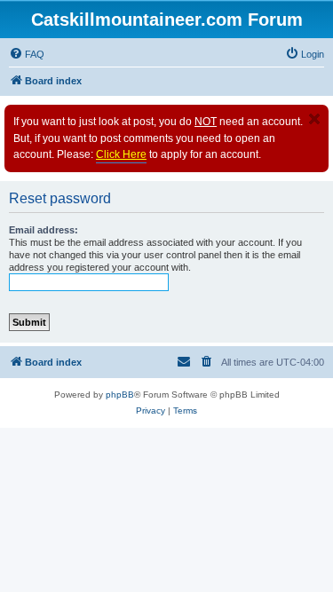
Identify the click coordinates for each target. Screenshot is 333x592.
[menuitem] (26, 54)
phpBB (120, 394)
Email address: (43, 230)
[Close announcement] (314, 119)
